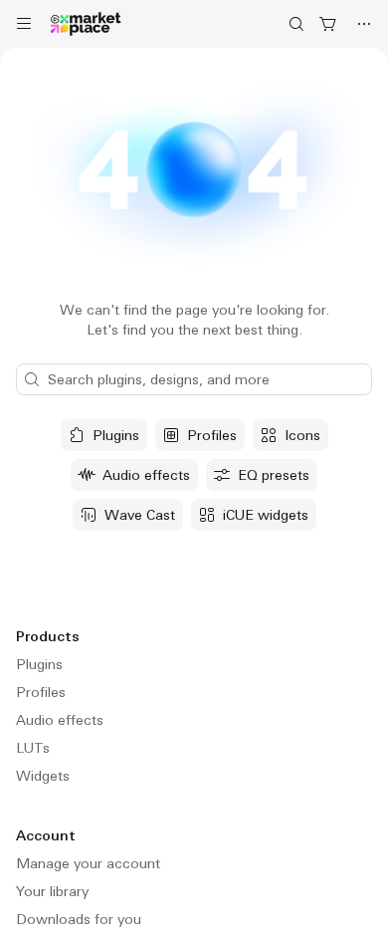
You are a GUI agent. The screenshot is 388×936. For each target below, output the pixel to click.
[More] (364, 24)
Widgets (43, 776)
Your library (52, 891)
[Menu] (24, 24)
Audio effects (59, 720)
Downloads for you (78, 919)
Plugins (39, 664)
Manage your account (88, 863)
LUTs (33, 748)
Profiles (41, 692)
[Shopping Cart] (328, 24)
